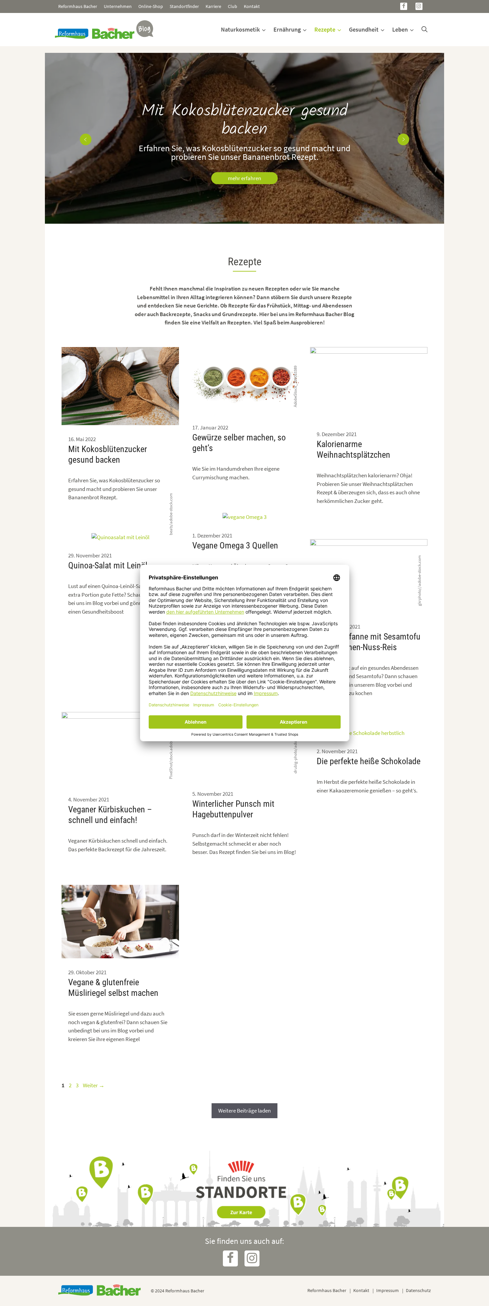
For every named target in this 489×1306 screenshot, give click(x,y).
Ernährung (287, 29)
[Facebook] (403, 6)
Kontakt (252, 6)
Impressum (387, 1290)
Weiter (93, 1085)
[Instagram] (418, 6)
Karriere (213, 6)
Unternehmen (118, 6)
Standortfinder (184, 6)
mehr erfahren (244, 178)
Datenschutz (418, 1290)
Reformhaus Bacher (77, 6)
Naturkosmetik (240, 29)
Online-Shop (150, 6)
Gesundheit (364, 29)
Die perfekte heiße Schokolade (368, 761)
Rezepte (324, 29)
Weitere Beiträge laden (244, 1110)
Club (232, 6)
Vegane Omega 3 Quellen (235, 545)
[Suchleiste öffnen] (424, 30)
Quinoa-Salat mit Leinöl (107, 565)
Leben (400, 29)
